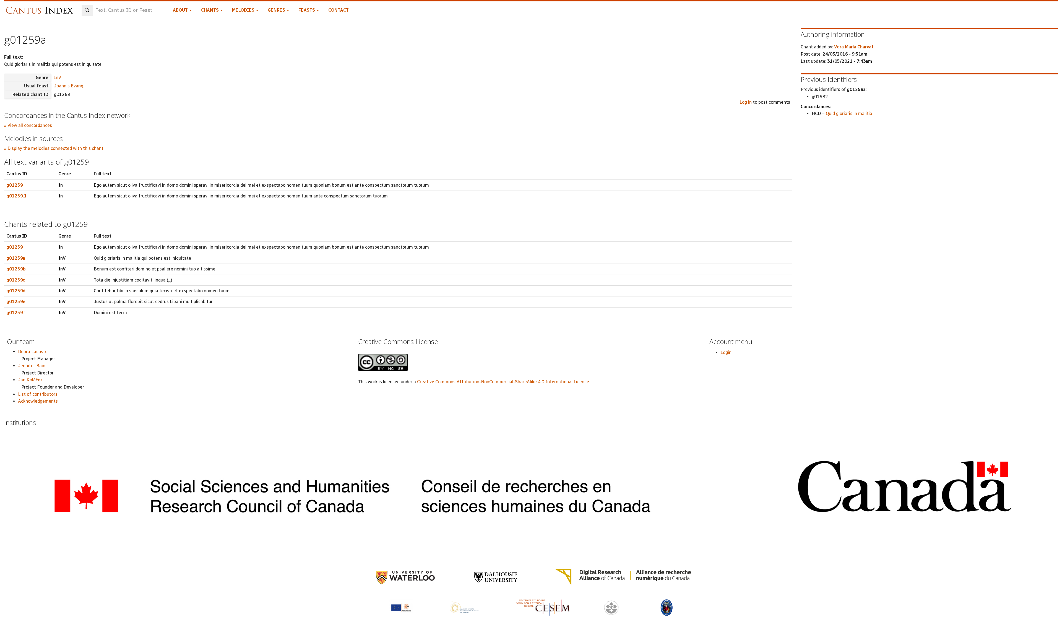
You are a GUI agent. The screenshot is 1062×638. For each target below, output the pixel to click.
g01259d (15, 290)
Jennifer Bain (31, 365)
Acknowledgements (38, 401)
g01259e (15, 301)
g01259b (16, 269)
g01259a (15, 258)
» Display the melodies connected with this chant (53, 148)
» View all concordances (28, 125)
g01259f (15, 312)
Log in (746, 102)
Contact (338, 10)
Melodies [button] (244, 10)
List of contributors (38, 394)
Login (726, 352)
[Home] (40, 7)
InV (57, 77)
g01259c (15, 280)
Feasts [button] (307, 10)
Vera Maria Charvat (854, 47)
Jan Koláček (30, 379)
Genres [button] (277, 10)
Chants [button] (210, 10)
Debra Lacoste (33, 351)
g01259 (14, 185)
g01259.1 (16, 196)
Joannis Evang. (69, 85)
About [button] (181, 10)
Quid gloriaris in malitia (849, 113)
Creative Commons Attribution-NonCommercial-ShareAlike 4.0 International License (503, 381)
